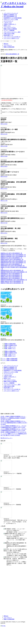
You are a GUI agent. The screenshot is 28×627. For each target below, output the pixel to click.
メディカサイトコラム (10, 27)
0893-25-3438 (4, 156)
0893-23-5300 (4, 146)
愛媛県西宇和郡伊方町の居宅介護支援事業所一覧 (14, 272)
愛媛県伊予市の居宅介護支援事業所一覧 (11, 258)
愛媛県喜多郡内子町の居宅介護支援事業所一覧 (13, 262)
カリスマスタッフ (8, 21)
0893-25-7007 (4, 243)
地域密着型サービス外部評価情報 (13, 18)
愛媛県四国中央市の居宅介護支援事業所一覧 (12, 265)
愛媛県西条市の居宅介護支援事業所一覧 (11, 273)
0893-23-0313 (4, 188)
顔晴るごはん (7, 25)
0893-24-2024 (4, 123)
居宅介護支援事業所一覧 (10, 16)
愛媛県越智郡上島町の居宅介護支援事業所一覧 (13, 261)
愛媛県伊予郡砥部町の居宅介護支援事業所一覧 (13, 256)
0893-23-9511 (4, 233)
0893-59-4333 (4, 176)
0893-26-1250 (4, 134)
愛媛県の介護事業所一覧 (10, 14)
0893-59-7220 (4, 222)
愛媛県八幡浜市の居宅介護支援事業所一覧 (12, 281)
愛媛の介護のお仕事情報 (10, 29)
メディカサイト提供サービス (11, 38)
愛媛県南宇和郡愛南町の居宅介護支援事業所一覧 (14, 279)
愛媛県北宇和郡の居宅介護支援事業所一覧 (12, 283)
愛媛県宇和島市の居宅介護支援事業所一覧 (12, 259)
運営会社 (6, 43)
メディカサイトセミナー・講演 (12, 32)
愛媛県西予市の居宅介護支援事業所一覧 (11, 275)
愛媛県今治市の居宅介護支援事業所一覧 (11, 264)
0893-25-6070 (4, 166)
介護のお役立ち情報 (9, 33)
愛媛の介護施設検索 (9, 47)
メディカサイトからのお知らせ (12, 36)
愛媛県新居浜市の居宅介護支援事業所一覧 (12, 270)
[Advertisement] (12, 402)
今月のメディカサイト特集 (11, 19)
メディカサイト (8, 45)
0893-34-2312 (4, 212)
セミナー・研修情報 (9, 30)
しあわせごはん (8, 22)
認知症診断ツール (8, 35)
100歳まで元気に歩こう (10, 24)
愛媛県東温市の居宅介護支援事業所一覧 (11, 278)
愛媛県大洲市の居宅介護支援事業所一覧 (11, 276)
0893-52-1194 (4, 200)
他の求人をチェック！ (7, 438)
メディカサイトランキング (11, 13)
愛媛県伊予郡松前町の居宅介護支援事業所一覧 (13, 254)
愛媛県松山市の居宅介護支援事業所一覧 (11, 253)
